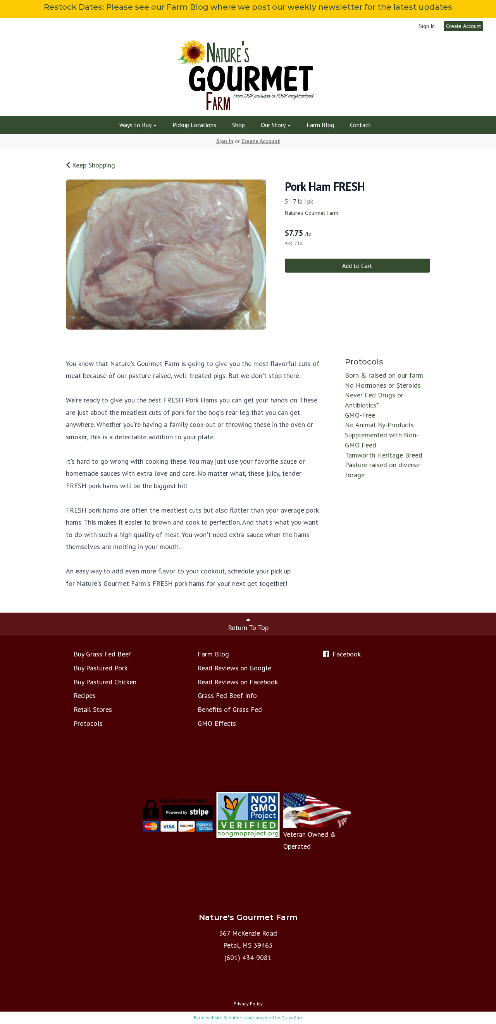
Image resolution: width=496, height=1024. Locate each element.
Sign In (427, 25)
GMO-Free (360, 415)
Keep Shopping (92, 165)
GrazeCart (291, 1018)
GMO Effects (217, 723)
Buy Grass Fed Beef (102, 653)
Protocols (88, 723)
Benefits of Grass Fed (230, 709)
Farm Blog (320, 125)
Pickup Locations (194, 125)
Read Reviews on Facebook (238, 681)
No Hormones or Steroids (383, 385)
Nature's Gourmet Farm (311, 212)
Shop (238, 125)
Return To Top (248, 627)
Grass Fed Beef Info (227, 695)
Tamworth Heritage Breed (383, 455)
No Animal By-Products (379, 424)
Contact (360, 125)
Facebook (346, 653)
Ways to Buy (136, 125)
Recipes (85, 695)
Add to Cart (357, 265)
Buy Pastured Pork (100, 667)
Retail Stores (93, 709)
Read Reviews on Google (234, 667)
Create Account (463, 25)
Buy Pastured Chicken (105, 681)
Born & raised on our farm (384, 375)
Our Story (274, 125)
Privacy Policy (248, 1004)
